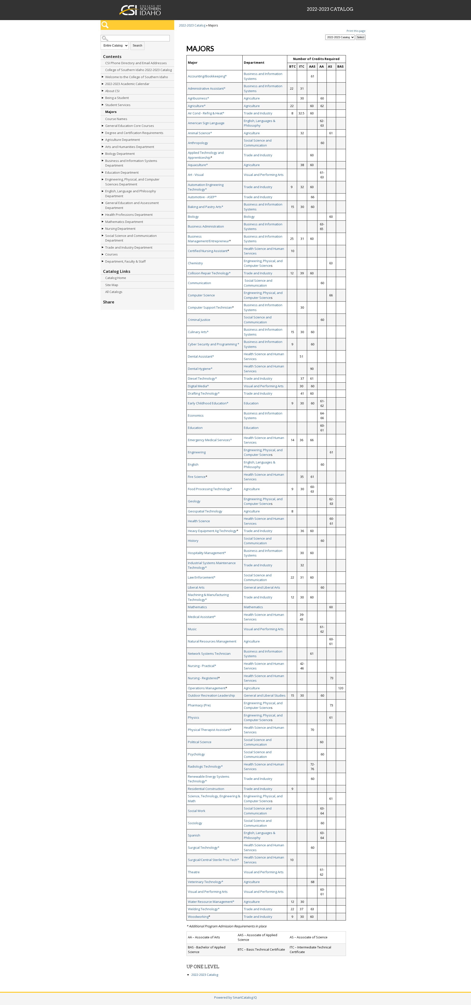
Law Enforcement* (201, 577)
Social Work (196, 811)
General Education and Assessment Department (132, 205)
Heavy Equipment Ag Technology (212, 531)
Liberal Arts (196, 587)
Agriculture (252, 98)
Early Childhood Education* (208, 403)
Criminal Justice (199, 319)
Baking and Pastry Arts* (205, 207)
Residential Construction (206, 789)
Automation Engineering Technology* (205, 187)
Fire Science (197, 476)
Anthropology (198, 143)
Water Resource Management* (211, 901)
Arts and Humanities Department (129, 147)
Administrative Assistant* (206, 88)
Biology (193, 216)
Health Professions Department (129, 214)
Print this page (356, 31)
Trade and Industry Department (128, 247)
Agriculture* (197, 106)
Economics (196, 415)
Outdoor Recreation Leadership (211, 695)
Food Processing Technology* (210, 489)
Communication (199, 283)
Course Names (116, 119)
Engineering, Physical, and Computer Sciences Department (132, 181)
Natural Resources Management (212, 641)
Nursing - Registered (203, 678)
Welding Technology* (204, 909)
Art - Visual (196, 174)
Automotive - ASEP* (202, 197)
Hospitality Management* (207, 553)
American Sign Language (206, 123)
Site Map (111, 285)
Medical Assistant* (202, 617)
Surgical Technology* (203, 847)
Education (251, 403)
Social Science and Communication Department (131, 238)
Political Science (199, 742)
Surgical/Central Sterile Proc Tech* (213, 860)
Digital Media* (198, 386)
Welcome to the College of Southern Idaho (136, 77)
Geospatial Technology (205, 511)
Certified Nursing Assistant (207, 251)
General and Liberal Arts (262, 587)
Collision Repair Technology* (209, 273)
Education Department (122, 172)
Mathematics (197, 607)
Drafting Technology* (204, 393)
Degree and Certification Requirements (134, 133)
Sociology (195, 823)
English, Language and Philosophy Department (130, 193)
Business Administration (206, 226)
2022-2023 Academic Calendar (127, 84)
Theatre (194, 872)
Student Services (118, 105)
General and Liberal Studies (265, 695)
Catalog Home (115, 278)
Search (137, 45)
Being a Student (117, 98)
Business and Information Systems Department (131, 163)
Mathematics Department (124, 221)
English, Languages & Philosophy (259, 123)
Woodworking (198, 916)
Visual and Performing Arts (264, 174)
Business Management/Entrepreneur (208, 238)
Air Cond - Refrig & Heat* (206, 113)
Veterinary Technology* (205, 882)
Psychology (196, 754)
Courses (111, 254)
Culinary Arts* (198, 332)
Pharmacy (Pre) (199, 705)
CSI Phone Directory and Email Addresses (136, 63)
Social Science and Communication (258, 142)
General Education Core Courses (129, 125)
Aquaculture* (198, 165)
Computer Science (201, 295)
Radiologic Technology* (205, 766)
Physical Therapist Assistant (209, 729)
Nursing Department (120, 228)
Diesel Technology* (202, 378)
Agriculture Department (122, 139)
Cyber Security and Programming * (213, 344)
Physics (193, 717)
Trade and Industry (258, 113)
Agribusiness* (198, 98)
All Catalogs (113, 292)
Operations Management (206, 688)
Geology (194, 501)
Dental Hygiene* (200, 368)
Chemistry (195, 263)
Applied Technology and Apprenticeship (206, 155)
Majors (111, 111)
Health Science (199, 521)
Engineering (197, 452)
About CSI (112, 91)
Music (192, 629)
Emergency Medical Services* (210, 440)
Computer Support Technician (210, 307)
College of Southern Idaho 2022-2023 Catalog (138, 70)
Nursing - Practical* (202, 666)
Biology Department (120, 153)
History (193, 540)
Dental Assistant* (201, 356)
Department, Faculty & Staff (125, 261)
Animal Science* (200, 133)
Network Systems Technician (209, 653)
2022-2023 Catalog (192, 25)
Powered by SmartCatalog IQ (235, 997)
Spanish (194, 835)
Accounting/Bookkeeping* (207, 76)
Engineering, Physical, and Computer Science (263, 263)
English (193, 464)
